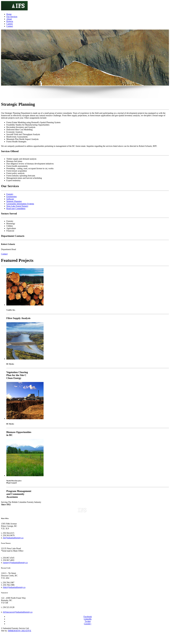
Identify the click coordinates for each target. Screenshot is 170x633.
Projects (9, 21)
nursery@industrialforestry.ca (15, 562)
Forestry (9, 194)
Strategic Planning (14, 201)
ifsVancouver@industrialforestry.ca (17, 612)
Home (9, 14)
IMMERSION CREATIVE (19, 631)
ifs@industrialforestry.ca (13, 538)
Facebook (88, 616)
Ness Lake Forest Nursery (17, 206)
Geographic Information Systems (20, 204)
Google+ (87, 624)
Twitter (88, 621)
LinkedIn (88, 619)
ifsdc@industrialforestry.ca (14, 587)
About (9, 19)
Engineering (11, 196)
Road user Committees (15, 208)
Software (10, 199)
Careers (9, 24)
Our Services (11, 16)
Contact (9, 26)
